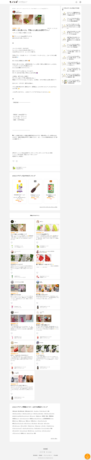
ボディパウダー (24, 425)
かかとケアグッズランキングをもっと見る (48, 207)
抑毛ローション (22, 421)
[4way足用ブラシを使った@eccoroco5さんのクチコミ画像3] (39, 20)
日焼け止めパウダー (29, 411)
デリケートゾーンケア (17, 428)
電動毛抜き (51, 416)
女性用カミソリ (15, 418)
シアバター (43, 425)
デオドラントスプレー (17, 413)
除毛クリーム (15, 421)
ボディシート (32, 416)
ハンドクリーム (38, 430)
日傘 (48, 411)
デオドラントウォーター (49, 413)
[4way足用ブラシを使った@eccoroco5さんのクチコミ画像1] (17, 20)
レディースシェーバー (24, 418)
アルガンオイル (37, 428)
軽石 (35, 433)
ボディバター (46, 423)
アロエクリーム (31, 425)
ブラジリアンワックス (42, 421)
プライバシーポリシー (48, 455)
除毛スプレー (34, 421)
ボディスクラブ (15, 430)
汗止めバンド (38, 416)
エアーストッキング (46, 430)
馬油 (51, 428)
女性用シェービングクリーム (36, 418)
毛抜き (47, 416)
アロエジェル (37, 425)
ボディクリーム (27, 423)
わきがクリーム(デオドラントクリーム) (20, 416)
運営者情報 (35, 455)
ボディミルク (40, 423)
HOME (45, 449)
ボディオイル (34, 423)
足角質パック (23, 433)
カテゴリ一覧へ (54, 438)
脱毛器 (43, 416)
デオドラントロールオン (38, 413)
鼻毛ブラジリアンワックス (18, 423)
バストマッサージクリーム (27, 428)
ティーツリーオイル (45, 428)
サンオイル (36, 411)
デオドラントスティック (27, 413)
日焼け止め (14, 411)
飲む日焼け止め (21, 411)
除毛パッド (28, 421)
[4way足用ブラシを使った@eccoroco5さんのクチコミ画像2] (28, 20)
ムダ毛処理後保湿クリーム (47, 418)
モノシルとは (48, 452)
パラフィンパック (16, 433)
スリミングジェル (23, 430)
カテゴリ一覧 (42, 452)
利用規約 (40, 455)
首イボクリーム (31, 430)
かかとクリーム (30, 433)
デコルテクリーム (50, 425)
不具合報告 (56, 455)
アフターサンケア (43, 411)
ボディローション (16, 425)
